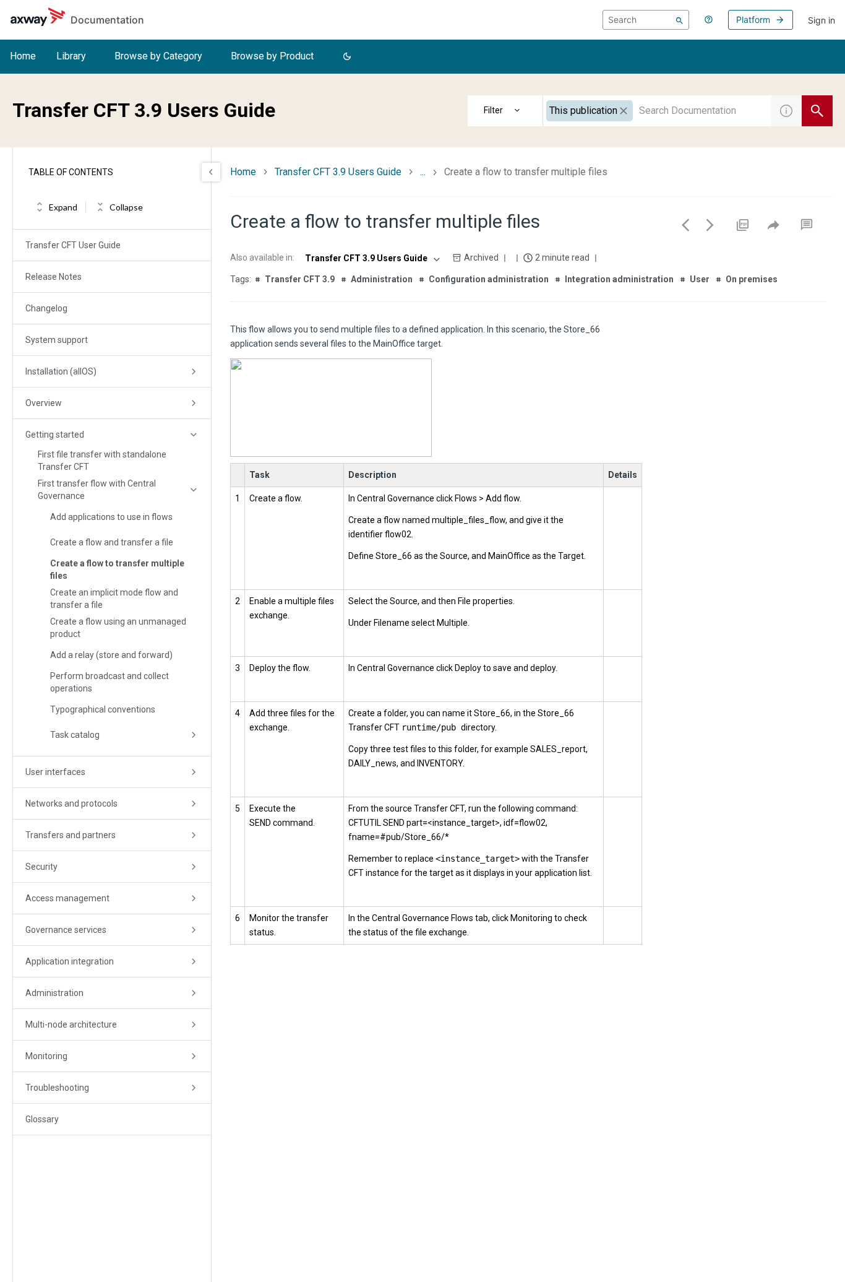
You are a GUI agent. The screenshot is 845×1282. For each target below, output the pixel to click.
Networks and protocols (71, 803)
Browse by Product (272, 56)
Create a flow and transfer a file (111, 542)
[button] (347, 57)
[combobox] (657, 110)
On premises (752, 279)
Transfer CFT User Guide (73, 245)
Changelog (46, 308)
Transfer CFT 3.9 (300, 279)
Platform (753, 19)
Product (505, 110)
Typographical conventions (102, 709)
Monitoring (46, 1056)
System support (56, 340)
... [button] (423, 172)
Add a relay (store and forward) (111, 655)
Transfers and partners (70, 835)
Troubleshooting (57, 1088)
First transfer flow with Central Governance (97, 490)
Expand (63, 207)
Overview (43, 403)
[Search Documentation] (817, 110)
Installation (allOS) (61, 371)
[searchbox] (646, 20)
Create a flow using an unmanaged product (118, 628)
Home (23, 56)
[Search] (679, 20)
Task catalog (75, 735)
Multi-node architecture (71, 1024)
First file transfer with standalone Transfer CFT (102, 460)
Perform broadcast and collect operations (109, 682)
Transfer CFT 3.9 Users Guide (338, 172)
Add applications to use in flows (111, 517)
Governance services (65, 930)
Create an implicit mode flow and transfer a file (114, 598)
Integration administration (619, 279)
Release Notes (53, 277)
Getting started (54, 435)
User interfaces (55, 772)
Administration (54, 993)
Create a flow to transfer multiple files (117, 569)
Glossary (42, 1119)
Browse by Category (158, 56)
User (700, 279)
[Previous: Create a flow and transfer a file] (685, 224)
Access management (67, 898)
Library (71, 56)
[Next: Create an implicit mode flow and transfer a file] (710, 224)
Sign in (821, 20)
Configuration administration (489, 279)
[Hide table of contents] (211, 172)
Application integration (69, 961)
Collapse (126, 207)
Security (41, 867)
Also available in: (262, 257)
